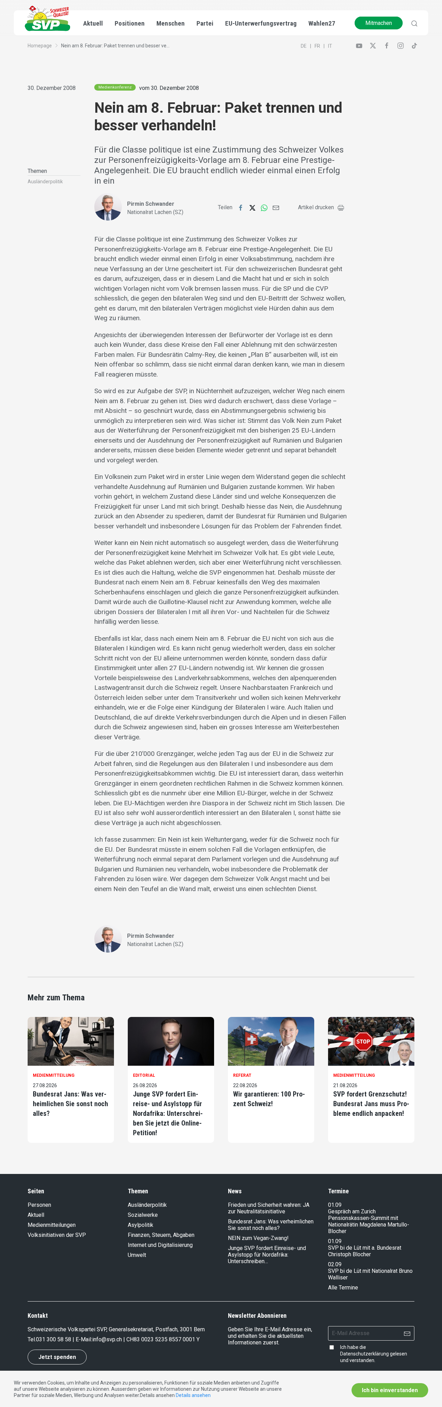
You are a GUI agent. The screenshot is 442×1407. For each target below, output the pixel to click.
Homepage (40, 45)
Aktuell (36, 1215)
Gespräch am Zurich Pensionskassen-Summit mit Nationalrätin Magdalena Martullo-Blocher (368, 1221)
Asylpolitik (140, 1225)
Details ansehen (193, 1395)
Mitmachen (378, 23)
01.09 (335, 1205)
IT (330, 46)
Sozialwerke (143, 1215)
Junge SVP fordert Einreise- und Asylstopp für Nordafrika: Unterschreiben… (267, 1255)
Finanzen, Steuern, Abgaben (161, 1235)
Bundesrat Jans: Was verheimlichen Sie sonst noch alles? (70, 1104)
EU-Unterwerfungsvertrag (261, 23)
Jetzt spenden (57, 1357)
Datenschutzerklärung (364, 1354)
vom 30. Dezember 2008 (169, 88)
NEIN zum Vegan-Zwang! (258, 1238)
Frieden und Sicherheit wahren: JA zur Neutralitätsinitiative (268, 1208)
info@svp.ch (107, 1339)
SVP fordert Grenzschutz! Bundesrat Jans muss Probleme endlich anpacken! (371, 1104)
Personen (39, 1205)
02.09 (335, 1264)
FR (317, 46)
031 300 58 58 (53, 1339)
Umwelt (137, 1255)
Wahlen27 (321, 23)
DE (304, 46)
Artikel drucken (316, 207)
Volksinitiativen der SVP (57, 1235)
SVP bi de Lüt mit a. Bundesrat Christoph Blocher (364, 1251)
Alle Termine (343, 1287)
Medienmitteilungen (52, 1225)
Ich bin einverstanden (390, 1390)
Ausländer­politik (45, 181)
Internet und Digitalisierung (160, 1245)
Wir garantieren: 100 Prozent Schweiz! (269, 1099)
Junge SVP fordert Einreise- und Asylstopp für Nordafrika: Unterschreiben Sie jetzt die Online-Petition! (168, 1113)
